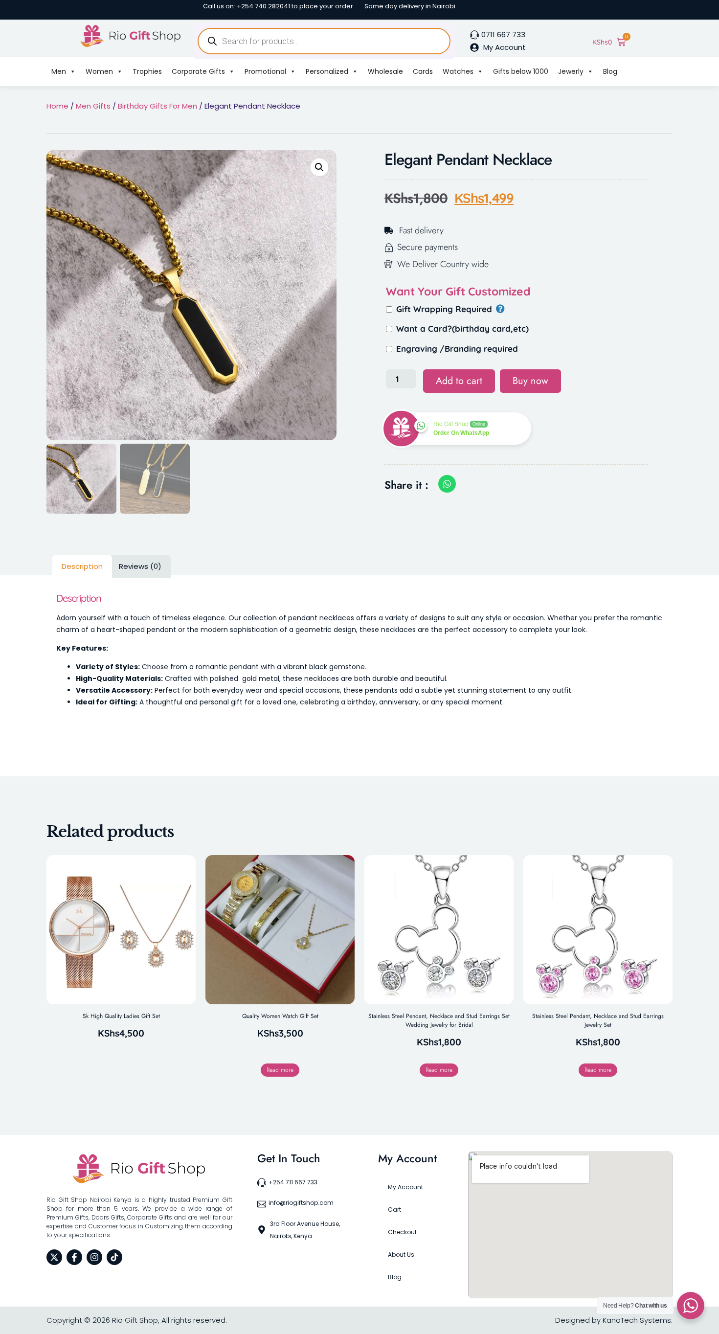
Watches (458, 71)
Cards (423, 71)
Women (99, 71)
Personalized (327, 71)
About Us (401, 1254)
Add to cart (459, 381)
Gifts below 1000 (520, 71)
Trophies (147, 71)
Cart (394, 1209)
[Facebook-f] (74, 1257)
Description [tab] (82, 566)
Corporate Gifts (198, 71)
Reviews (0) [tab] (140, 566)
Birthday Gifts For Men (157, 106)
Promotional (265, 71)
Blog (610, 71)
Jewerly (571, 71)
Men (58, 71)
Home (57, 106)
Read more (280, 1069)
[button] (319, 167)
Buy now (530, 381)
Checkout (402, 1232)
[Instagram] (94, 1257)
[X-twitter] (54, 1257)
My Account (405, 1187)
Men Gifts (93, 106)
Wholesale (385, 71)
